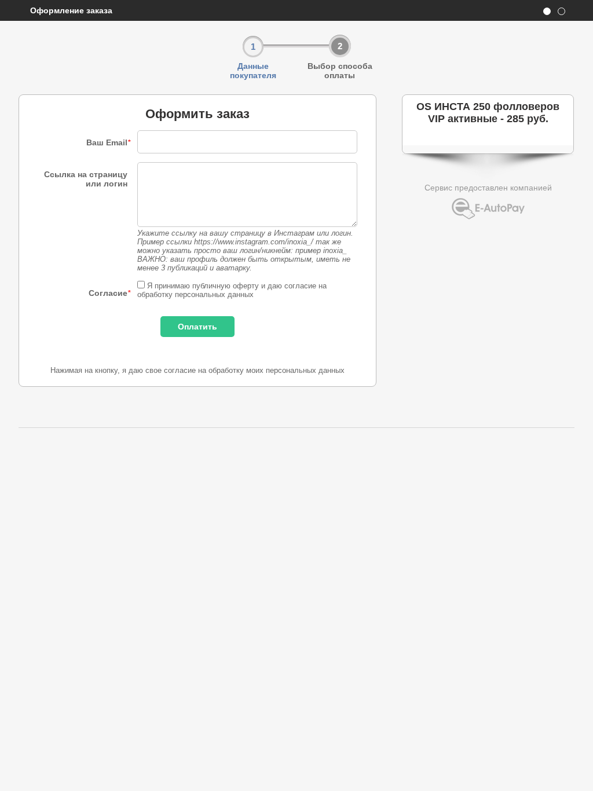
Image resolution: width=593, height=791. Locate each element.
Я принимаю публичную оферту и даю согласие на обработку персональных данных (232, 290)
